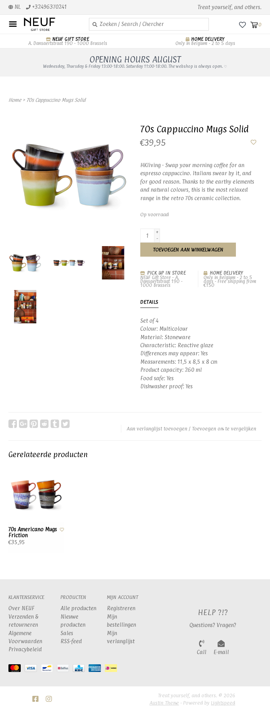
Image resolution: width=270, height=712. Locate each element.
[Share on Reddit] (44, 424)
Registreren (121, 608)
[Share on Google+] (23, 424)
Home (14, 100)
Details (149, 302)
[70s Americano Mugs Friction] (36, 494)
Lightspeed (223, 703)
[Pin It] (34, 424)
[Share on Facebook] (12, 424)
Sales (66, 633)
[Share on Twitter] (65, 424)
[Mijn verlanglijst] (242, 24)
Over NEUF (21, 608)
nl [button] (17, 7)
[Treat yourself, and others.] (51, 24)
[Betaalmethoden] (16, 669)
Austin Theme (164, 703)
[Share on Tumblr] (55, 424)
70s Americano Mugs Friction (32, 532)
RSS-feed (71, 641)
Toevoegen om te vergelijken (224, 428)
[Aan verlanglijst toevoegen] (253, 142)
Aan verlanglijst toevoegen (157, 428)
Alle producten (78, 608)
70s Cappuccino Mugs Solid (55, 100)
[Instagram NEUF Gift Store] (49, 699)
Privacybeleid (25, 649)
